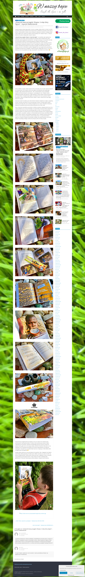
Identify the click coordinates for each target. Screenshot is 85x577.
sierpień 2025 (57, 249)
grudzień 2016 (57, 408)
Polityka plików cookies (71, 575)
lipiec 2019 (57, 361)
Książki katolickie (58, 111)
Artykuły (27, 16)
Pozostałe (56, 117)
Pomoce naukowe (58, 115)
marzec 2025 (57, 257)
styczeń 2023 (57, 296)
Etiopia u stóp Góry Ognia (36, 25)
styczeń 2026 (57, 241)
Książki (18, 16)
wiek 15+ (57, 126)
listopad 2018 (57, 373)
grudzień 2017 (57, 390)
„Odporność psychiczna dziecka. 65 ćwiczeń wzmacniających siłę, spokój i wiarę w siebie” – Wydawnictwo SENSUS (63, 205)
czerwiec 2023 (57, 289)
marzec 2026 (57, 238)
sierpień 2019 (57, 359)
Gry (55, 105)
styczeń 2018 (57, 388)
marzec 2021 (57, 330)
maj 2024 (56, 272)
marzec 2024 (57, 275)
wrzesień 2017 (57, 394)
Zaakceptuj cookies (63, 572)
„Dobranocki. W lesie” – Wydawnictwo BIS (66, 221)
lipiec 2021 (57, 324)
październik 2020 (58, 338)
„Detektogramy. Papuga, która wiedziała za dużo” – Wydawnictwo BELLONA (65, 167)
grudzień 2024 (57, 261)
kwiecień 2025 (57, 255)
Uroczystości (57, 120)
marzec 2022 (57, 312)
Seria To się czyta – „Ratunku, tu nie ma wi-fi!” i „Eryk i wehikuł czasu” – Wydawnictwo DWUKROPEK (62, 152)
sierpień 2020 (57, 341)
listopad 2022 (57, 299)
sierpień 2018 (57, 377)
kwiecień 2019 (57, 365)
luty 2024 (56, 277)
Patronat (32, 16)
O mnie (36, 16)
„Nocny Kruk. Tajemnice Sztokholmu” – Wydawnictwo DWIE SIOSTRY (66, 175)
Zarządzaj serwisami (63, 570)
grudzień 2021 (57, 316)
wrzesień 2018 (57, 376)
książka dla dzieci (42, 25)
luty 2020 (56, 350)
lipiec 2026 (57, 232)
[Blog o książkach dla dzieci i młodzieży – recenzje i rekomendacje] (15, 16)
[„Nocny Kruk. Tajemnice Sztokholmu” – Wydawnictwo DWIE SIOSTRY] (58, 173)
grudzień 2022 (57, 298)
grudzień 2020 (57, 335)
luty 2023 (56, 295)
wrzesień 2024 (57, 266)
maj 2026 (56, 235)
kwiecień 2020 (57, 347)
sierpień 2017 (57, 396)
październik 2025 (58, 246)
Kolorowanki (57, 106)
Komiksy (56, 108)
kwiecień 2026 (57, 237)
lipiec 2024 (57, 269)
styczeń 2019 (57, 370)
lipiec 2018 (57, 379)
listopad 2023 (57, 281)
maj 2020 (56, 345)
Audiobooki (57, 97)
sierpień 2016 (57, 413)
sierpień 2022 (57, 304)
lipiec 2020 (57, 342)
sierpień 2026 (57, 231)
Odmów (71, 572)
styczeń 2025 (57, 260)
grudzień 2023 (57, 280)
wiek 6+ (20, 20)
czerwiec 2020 (57, 344)
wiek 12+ (57, 124)
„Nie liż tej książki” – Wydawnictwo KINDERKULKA (43, 525)
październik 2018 (58, 374)
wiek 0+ (57, 123)
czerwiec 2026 (57, 234)
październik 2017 (58, 393)
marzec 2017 (57, 403)
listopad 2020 (57, 336)
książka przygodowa (48, 25)
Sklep (39, 16)
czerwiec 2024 (57, 270)
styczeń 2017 (57, 406)
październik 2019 (58, 356)
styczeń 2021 (57, 333)
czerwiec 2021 (57, 325)
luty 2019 (56, 368)
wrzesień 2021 (57, 321)
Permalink (22, 535)
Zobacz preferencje (79, 572)
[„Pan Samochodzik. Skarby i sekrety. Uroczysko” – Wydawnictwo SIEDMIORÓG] (58, 211)
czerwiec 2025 (57, 252)
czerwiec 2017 (57, 399)
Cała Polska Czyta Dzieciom (59, 99)
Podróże (22, 16)
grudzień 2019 (57, 353)
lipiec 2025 (57, 251)
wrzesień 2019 (57, 358)
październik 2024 (58, 264)
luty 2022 (56, 313)
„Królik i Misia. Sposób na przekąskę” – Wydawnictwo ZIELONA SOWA (29, 520)
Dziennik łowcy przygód (29, 25)
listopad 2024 (57, 263)
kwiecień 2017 (57, 402)
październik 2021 (58, 319)
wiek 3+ (57, 127)
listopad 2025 (57, 244)
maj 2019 (56, 364)
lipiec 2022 (57, 306)
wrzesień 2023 (57, 284)
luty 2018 (56, 387)
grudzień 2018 (57, 371)
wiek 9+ (23, 20)
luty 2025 (56, 258)
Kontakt (43, 16)
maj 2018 (56, 382)
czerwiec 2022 (57, 307)
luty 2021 (56, 332)
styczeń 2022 (57, 315)
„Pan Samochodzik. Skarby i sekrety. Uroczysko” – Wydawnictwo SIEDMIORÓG (65, 213)
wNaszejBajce (22, 25)
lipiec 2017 (57, 397)
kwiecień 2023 (57, 292)
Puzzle (56, 118)
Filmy (56, 103)
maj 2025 (56, 254)
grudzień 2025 (57, 243)
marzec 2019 (57, 367)
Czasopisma (57, 100)
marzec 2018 (57, 385)
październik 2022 (58, 301)
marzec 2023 (57, 293)
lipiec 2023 (57, 287)
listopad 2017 (57, 391)
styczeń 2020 (57, 351)
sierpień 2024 (57, 267)
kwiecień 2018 (57, 384)
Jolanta (22, 547)
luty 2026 (56, 240)
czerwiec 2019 (57, 362)
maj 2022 (56, 309)
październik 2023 (58, 283)
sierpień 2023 (57, 286)
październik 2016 (58, 411)
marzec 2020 (57, 348)
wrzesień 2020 (57, 339)
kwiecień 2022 (57, 310)
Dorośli (56, 102)
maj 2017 (56, 400)
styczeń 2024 (57, 278)
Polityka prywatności (26, 567)
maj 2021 (56, 327)
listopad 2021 (57, 318)
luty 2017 (56, 405)
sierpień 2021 (57, 322)
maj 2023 (56, 290)
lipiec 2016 (57, 414)
